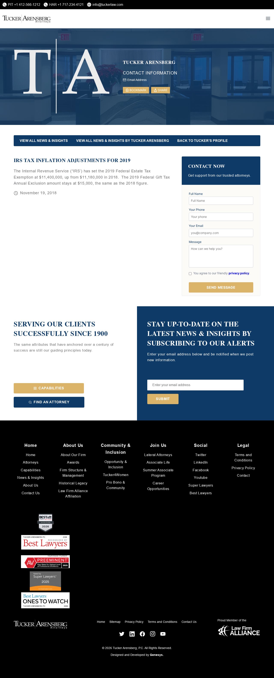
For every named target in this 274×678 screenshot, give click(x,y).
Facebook (201, 470)
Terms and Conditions (162, 621)
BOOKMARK (138, 90)
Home (31, 455)
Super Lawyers (200, 485)
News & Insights (30, 477)
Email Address (137, 80)
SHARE (162, 90)
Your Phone (197, 209)
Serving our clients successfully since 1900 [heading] (61, 328)
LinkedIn (201, 462)
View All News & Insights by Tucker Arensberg (122, 141)
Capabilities (51, 388)
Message (195, 242)
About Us (30, 485)
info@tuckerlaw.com (107, 4)
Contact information (150, 73)
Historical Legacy (73, 483)
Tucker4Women (116, 475)
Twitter (200, 455)
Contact (243, 475)
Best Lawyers (201, 493)
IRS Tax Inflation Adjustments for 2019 (72, 160)
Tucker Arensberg (149, 62)
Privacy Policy (243, 468)
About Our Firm (73, 455)
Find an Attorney (51, 402)
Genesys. (157, 655)
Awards (73, 462)
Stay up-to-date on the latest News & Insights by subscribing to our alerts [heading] (201, 333)
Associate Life (158, 462)
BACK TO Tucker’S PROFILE (202, 141)
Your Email (196, 226)
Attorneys (31, 462)
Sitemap (115, 621)
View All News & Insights (44, 141)
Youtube (200, 477)
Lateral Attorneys (158, 455)
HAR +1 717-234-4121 (66, 4)
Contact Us (31, 493)
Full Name (196, 194)
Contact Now (206, 166)
